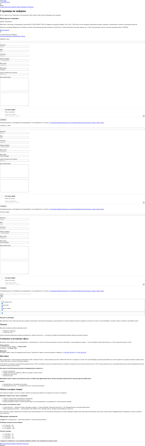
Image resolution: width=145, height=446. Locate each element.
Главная (2, 7)
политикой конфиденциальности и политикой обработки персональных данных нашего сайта (77, 122)
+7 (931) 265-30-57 (81, 352)
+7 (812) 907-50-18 (68, 352)
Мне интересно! (4, 30)
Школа (19, 7)
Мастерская (8, 7)
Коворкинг (24, 7)
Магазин (14, 7)
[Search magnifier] (1, 296)
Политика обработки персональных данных (12, 36)
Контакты (31, 7)
